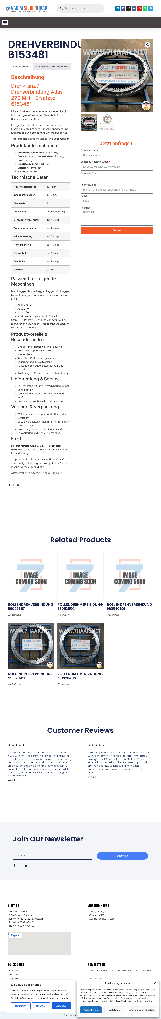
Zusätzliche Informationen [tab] (52, 66)
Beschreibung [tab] (21, 66)
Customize (20, 1006)
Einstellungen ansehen (142, 1009)
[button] (154, 983)
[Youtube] (139, 8)
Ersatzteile (13, 978)
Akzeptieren (91, 1009)
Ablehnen (114, 1009)
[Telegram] (150, 8)
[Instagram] (128, 8)
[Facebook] (123, 8)
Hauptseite (14, 970)
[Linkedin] (117, 8)
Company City (88, 173)
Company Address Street (94, 162)
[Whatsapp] (145, 8)
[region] (40, 996)
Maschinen (14, 974)
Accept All (61, 1006)
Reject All (41, 1006)
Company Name (89, 150)
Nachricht (86, 208)
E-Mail (84, 196)
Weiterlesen (14, 615)
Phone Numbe (88, 185)
